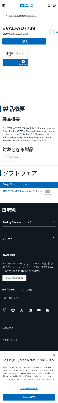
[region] (29, 377)
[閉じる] (54, 355)
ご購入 (24, 41)
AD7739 (13, 156)
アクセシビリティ (11, 340)
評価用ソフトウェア (14, 54)
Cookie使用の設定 (28, 388)
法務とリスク (8, 327)
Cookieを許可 (28, 397)
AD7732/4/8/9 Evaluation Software (26, 192)
